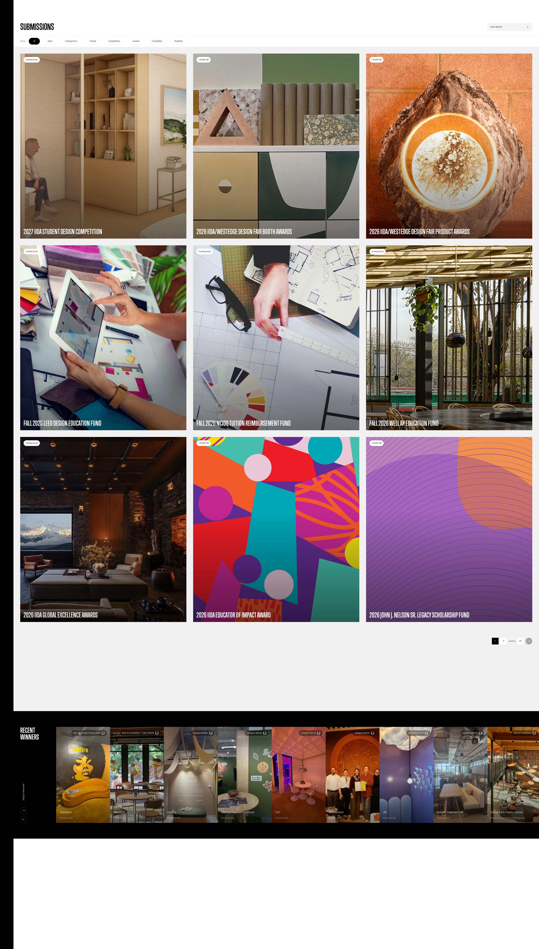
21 (520, 641)
